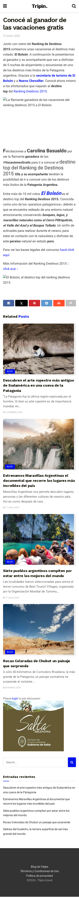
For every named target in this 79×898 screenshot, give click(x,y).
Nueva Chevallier (30, 81)
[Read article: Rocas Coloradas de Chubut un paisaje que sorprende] (39, 630)
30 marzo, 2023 (13, 687)
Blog (10, 371)
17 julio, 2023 (12, 507)
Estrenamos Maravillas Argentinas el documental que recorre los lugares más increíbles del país (39, 480)
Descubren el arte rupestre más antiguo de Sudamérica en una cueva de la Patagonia (38, 385)
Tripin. (39, 6)
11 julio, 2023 (12, 598)
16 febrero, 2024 (13, 412)
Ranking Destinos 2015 (30, 91)
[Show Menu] (5, 6)
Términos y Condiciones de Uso (39, 871)
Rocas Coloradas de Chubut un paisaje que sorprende (36, 822)
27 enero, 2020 (11, 35)
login (15, 698)
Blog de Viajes (39, 866)
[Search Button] (74, 6)
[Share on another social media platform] (71, 303)
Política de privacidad (39, 875)
